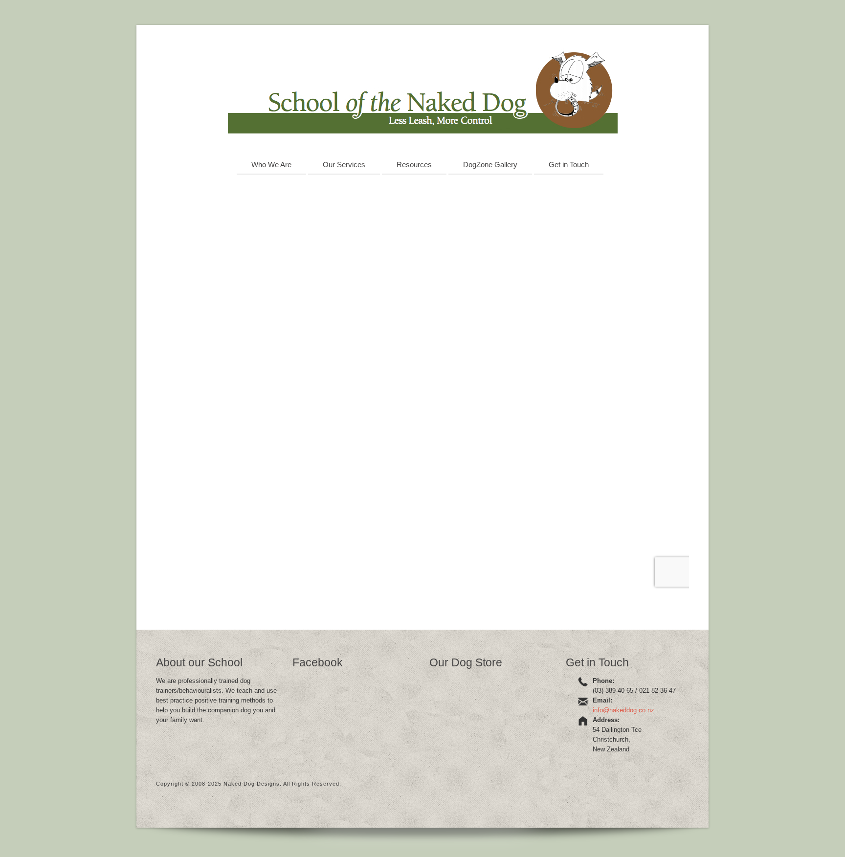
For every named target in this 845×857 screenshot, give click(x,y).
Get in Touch (569, 164)
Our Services (344, 164)
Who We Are (271, 164)
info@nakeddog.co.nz (623, 710)
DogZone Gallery (490, 164)
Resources (414, 164)
